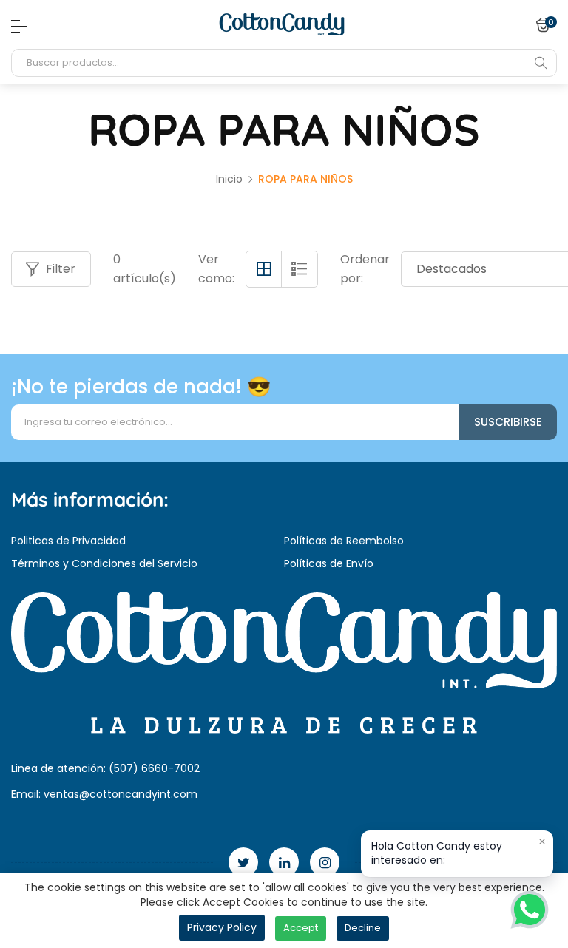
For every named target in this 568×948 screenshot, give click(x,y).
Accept (300, 928)
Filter (60, 268)
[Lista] (299, 269)
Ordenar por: (365, 269)
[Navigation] (15, 26)
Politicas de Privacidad (68, 540)
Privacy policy (222, 927)
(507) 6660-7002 (154, 768)
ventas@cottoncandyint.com (120, 794)
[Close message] (542, 841)
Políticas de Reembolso (344, 540)
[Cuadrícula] (264, 269)
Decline (363, 928)
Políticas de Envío (328, 563)
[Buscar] (540, 63)
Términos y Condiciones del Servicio (104, 563)
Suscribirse (508, 422)
